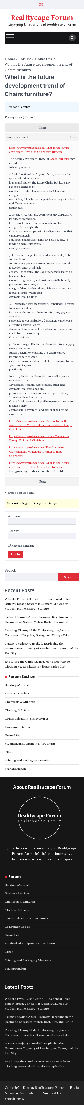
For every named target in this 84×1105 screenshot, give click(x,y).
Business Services (17, 693)
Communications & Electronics (27, 718)
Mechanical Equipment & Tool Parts (30, 744)
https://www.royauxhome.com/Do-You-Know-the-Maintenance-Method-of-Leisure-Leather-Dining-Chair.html (40, 425)
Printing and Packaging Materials (28, 760)
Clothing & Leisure (18, 710)
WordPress (14, 1098)
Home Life (12, 735)
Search (10, 570)
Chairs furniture (59, 159)
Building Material (17, 685)
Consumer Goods (17, 727)
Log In (15, 554)
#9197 (73, 137)
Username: (14, 516)
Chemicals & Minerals (20, 702)
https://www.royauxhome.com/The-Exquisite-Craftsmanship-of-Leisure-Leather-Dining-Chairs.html (37, 452)
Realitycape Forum (42, 18)
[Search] (72, 37)
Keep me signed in (22, 546)
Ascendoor (29, 1093)
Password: (14, 531)
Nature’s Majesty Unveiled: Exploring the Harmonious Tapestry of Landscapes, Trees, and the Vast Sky (41, 648)
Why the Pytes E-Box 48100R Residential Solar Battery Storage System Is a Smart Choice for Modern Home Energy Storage (37, 604)
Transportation (15, 769)
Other (9, 752)
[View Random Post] (41, 4)
